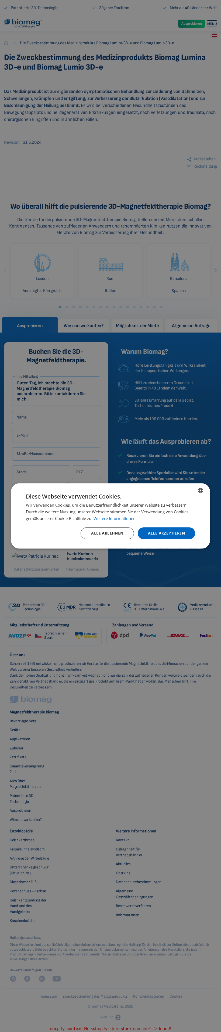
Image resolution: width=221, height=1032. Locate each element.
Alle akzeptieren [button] (166, 533)
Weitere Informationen (115, 518)
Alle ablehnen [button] (107, 533)
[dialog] (110, 516)
